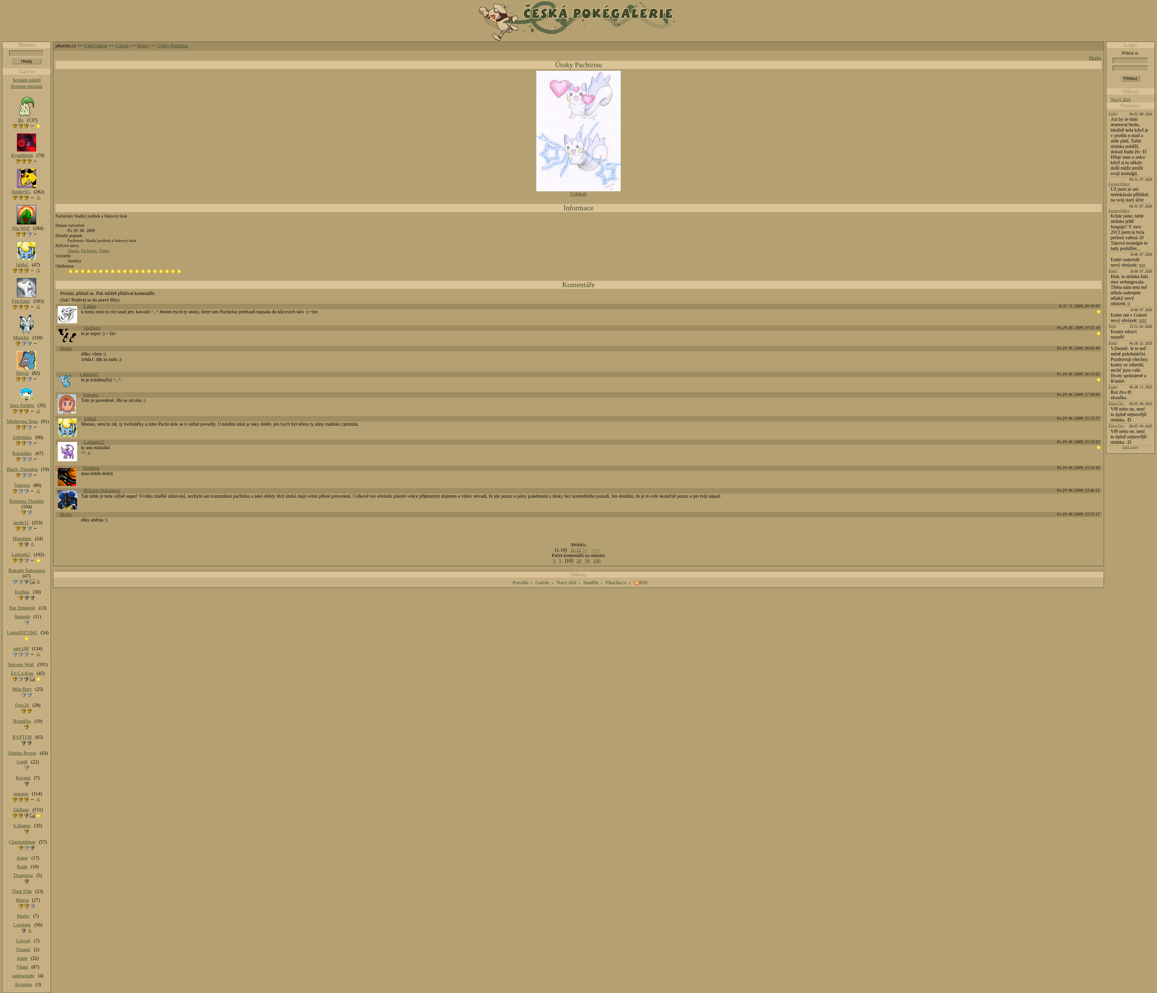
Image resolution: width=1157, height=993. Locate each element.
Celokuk (578, 193)
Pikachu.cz (616, 582)
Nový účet (1120, 99)
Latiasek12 (94, 442)
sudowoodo (23, 975)
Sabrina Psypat (22, 753)
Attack (73, 250)
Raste (22, 866)
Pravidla (520, 582)
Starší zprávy (1130, 447)
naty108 (21, 648)
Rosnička (22, 721)
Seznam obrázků (26, 86)
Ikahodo (22, 616)
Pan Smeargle (22, 607)
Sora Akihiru (22, 405)
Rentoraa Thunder (26, 501)
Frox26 (22, 705)
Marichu (21, 337)
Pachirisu (89, 250)
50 (587, 560)
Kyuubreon (22, 155)
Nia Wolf (21, 228)
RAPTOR (22, 737)
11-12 (575, 550)
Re (21, 120)
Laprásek (22, 924)
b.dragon (22, 825)
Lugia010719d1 (22, 632)
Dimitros (91, 468)
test (1142, 265)
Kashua (22, 591)
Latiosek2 (89, 374)
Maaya (22, 900)
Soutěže (590, 582)
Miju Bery (22, 689)
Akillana (92, 327)
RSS (643, 582)
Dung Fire (1116, 403)
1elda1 (90, 418)
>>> (595, 550)
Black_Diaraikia (22, 469)
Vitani (22, 967)
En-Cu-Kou (22, 673)
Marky (143, 45)
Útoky (104, 250)
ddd (1142, 320)
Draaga (23, 949)
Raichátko (22, 453)
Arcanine (23, 984)
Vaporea (90, 394)
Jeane (22, 958)
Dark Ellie (22, 891)
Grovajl (23, 940)
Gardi (22, 761)
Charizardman (22, 841)
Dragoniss (23, 875)
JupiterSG (20, 191)
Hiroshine (22, 538)
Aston (22, 857)
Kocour (23, 777)
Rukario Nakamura (102, 490)
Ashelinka (22, 437)
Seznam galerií (27, 80)
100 (596, 560)
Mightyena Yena (22, 421)
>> (585, 550)
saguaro (21, 793)
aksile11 (21, 522)
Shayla (22, 373)
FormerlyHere (1118, 184)
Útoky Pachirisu (172, 45)
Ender (1112, 113)
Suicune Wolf (21, 664)
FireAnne (21, 301)
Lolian (90, 306)
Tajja (1112, 326)
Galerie (122, 45)
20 (578, 560)
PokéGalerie (95, 45)
